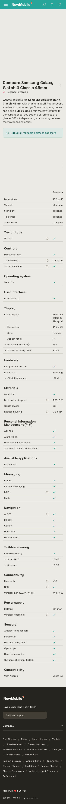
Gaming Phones (11, 766)
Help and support (16, 715)
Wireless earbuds (12, 749)
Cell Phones (9, 739)
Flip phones (52, 760)
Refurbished (9, 776)
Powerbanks (13, 754)
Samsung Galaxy (12, 760)
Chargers (57, 749)
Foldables (30, 766)
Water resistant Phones (42, 771)
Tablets (56, 739)
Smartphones (39, 739)
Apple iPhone (33, 760)
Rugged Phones (49, 766)
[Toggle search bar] (52, 4)
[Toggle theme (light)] (44, 4)
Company (8, 725)
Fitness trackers (36, 744)
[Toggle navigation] (5, 4)
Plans (24, 739)
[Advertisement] (33, 43)
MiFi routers (31, 754)
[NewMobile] (21, 4)
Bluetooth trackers (37, 749)
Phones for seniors (13, 771)
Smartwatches (15, 744)
